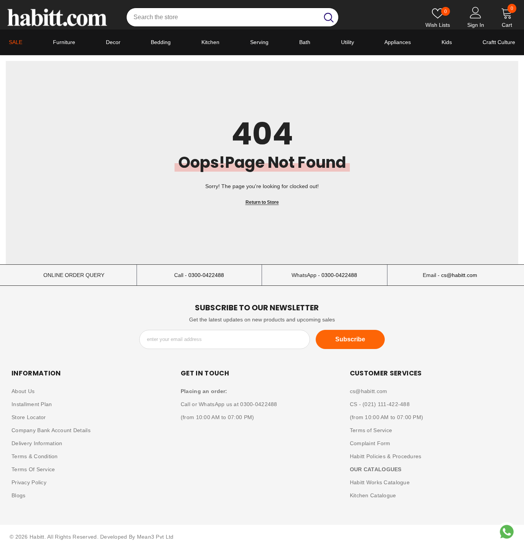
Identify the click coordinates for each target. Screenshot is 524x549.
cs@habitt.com (459, 275)
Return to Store (262, 202)
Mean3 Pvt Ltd (155, 537)
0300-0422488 (206, 275)
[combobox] (222, 17)
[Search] (232, 17)
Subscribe (350, 339)
